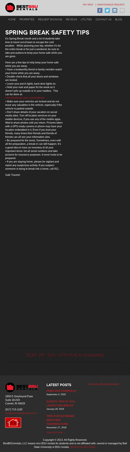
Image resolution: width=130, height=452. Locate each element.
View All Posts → (56, 432)
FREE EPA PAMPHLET (61, 390)
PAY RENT (88, 4)
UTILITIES (86, 19)
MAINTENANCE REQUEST (111, 4)
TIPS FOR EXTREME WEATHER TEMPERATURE (60, 420)
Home (12, 19)
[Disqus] (34, 218)
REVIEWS (71, 19)
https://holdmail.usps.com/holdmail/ (25, 97)
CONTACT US (103, 19)
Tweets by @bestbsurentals (103, 384)
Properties (27, 19)
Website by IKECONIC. (83, 447)
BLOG (118, 19)
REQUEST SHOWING (50, 19)
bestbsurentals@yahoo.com (21, 413)
